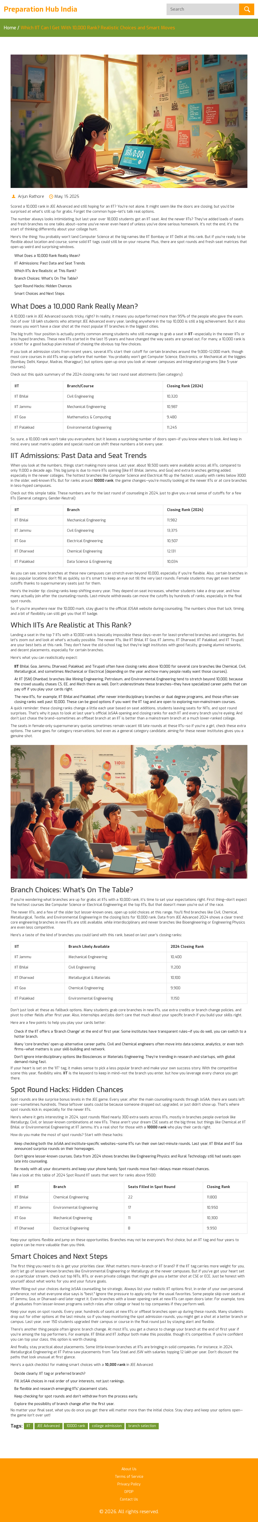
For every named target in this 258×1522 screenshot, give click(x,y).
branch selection (142, 1425)
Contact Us (129, 1499)
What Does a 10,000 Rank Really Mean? (47, 255)
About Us (129, 1469)
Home (10, 28)
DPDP (129, 1491)
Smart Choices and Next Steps (39, 293)
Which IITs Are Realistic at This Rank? (45, 271)
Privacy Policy (129, 1484)
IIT (28, 1425)
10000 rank (76, 1425)
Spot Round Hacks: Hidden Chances (43, 286)
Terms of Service (129, 1476)
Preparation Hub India (40, 9)
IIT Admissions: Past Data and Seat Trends (49, 263)
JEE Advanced (48, 1425)
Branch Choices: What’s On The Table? (46, 278)
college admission (107, 1425)
